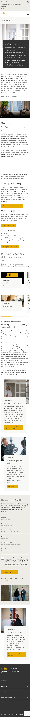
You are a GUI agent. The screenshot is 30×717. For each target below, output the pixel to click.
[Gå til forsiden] (3, 14)
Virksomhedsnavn (6, 542)
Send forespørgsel (8, 572)
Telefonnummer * (6, 530)
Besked (3, 549)
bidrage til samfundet (11, 374)
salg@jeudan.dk (21, 563)
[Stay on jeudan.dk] (28, 2)
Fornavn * (4, 517)
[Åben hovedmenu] (27, 14)
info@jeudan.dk (15, 671)
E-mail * (3, 536)
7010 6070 (4, 581)
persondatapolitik (9, 567)
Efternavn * (4, 523)
